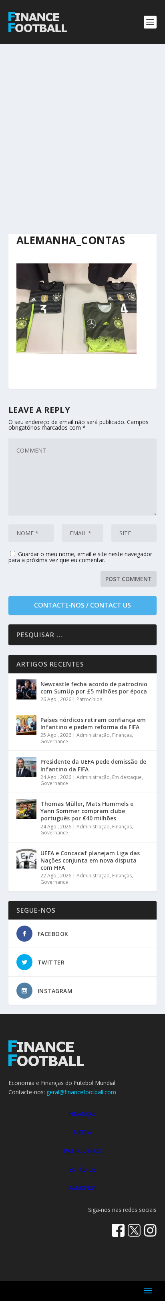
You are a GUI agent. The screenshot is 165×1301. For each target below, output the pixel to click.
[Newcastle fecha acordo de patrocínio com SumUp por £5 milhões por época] (26, 689)
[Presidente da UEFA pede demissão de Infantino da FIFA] (26, 767)
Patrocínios (89, 699)
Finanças (122, 735)
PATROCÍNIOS (82, 1150)
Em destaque (127, 777)
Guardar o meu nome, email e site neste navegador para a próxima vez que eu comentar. (80, 557)
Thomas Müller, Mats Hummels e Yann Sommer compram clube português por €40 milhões (86, 811)
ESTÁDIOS (82, 1169)
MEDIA (82, 1132)
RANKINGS (82, 1188)
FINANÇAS (82, 1113)
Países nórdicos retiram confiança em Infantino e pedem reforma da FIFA (93, 723)
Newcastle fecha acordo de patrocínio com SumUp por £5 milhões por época (93, 687)
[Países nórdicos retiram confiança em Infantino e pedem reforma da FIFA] (26, 725)
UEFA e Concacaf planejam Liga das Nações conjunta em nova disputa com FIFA (90, 860)
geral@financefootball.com (81, 1092)
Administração (93, 735)
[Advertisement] (82, 131)
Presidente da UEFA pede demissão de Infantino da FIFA (93, 765)
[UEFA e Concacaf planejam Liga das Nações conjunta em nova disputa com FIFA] (26, 858)
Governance (54, 741)
